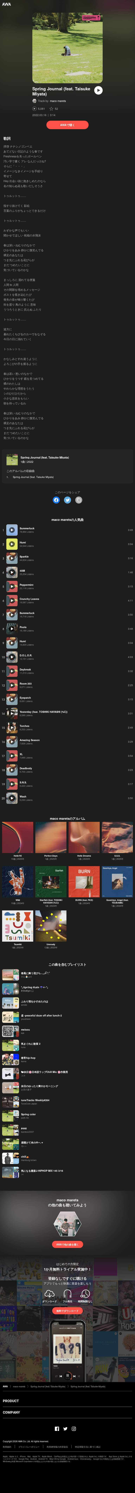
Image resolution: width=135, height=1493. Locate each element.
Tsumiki (18, 944)
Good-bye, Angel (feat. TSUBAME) (117, 901)
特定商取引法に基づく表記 (87, 1446)
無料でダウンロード (67, 1311)
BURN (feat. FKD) (84, 900)
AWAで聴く (67, 125)
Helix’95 (18, 855)
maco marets (58, 101)
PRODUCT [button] (11, 1401)
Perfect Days (50, 855)
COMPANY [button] (11, 1412)
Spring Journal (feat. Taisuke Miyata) (45, 457)
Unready (51, 944)
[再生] (98, 90)
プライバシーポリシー (29, 1446)
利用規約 (7, 1446)
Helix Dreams (84, 855)
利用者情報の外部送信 (57, 1446)
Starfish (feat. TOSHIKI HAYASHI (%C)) (51, 901)
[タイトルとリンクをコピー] (78, 500)
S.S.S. (117, 855)
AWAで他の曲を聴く (67, 1244)
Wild (18, 900)
